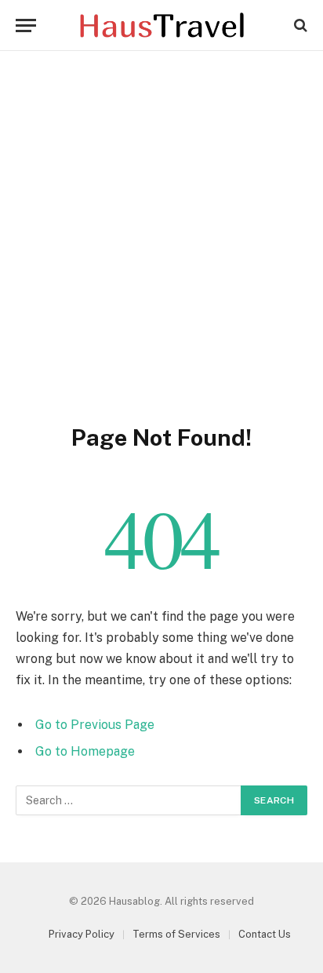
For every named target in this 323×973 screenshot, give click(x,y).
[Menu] (26, 25)
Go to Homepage (85, 751)
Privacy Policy (81, 934)
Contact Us (264, 934)
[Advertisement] (161, 253)
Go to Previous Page (94, 724)
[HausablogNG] (161, 25)
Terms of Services (176, 934)
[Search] (299, 25)
